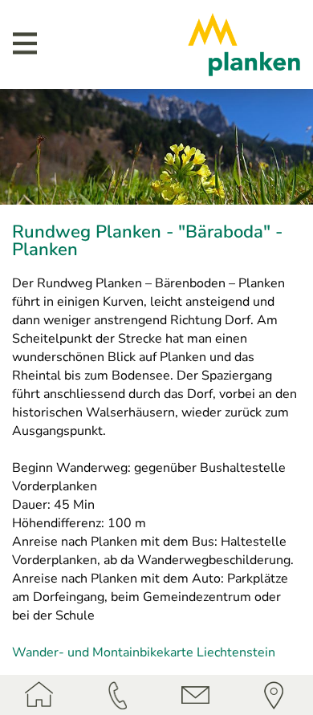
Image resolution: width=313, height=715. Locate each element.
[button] (25, 43)
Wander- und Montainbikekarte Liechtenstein (143, 652)
